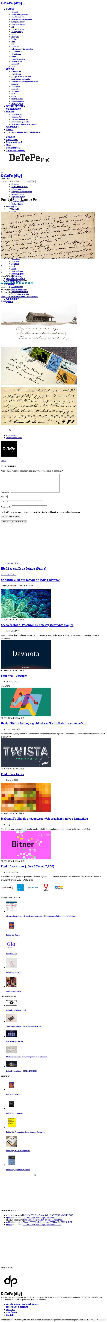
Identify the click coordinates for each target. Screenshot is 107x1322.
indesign (14, 84)
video (13, 56)
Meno (4, 497)
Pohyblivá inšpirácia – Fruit (16, 1010)
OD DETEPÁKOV (13, 109)
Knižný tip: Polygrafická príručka (18, 1151)
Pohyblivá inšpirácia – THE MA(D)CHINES (21, 1071)
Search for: (5, 179)
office (13, 96)
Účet (8, 145)
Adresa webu (6, 507)
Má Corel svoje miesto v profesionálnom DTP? (42, 1217)
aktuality (15, 12)
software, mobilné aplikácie (22, 49)
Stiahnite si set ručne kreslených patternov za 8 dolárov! (26, 1057)
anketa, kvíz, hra (18, 17)
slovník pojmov (17, 104)
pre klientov (16, 74)
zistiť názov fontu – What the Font (24, 124)
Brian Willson (14, 287)
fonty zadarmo (17, 99)
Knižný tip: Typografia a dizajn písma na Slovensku (25, 1132)
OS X (13, 94)
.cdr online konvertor (19, 119)
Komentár (5, 492)
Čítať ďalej (28, 880)
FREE (13, 66)
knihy (13, 39)
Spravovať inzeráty (15, 151)
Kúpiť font (5, 301)
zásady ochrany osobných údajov (22, 1304)
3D (12, 44)
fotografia (15, 37)
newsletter (11, 1312)
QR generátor (16, 117)
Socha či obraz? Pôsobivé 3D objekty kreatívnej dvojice (37, 625)
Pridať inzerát (13, 148)
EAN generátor (17, 114)
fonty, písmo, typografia (20, 79)
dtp (12, 27)
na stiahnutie (16, 51)
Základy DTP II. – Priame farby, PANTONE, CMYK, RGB (48, 1215)
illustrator (15, 89)
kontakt (10, 1315)
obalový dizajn (17, 32)
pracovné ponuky (18, 59)
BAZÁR (9, 130)
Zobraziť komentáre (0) (14, 522)
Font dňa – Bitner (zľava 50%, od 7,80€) (27, 866)
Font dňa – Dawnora (14, 676)
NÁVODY (10, 69)
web (13, 42)
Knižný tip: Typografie (14, 1113)
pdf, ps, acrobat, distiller (21, 77)
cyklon (9, 1217)
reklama (10, 1310)
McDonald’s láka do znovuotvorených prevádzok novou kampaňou (44, 819)
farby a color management (21, 19)
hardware (15, 47)
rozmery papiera (17, 101)
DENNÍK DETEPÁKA (15, 106)
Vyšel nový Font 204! (13, 991)
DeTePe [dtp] (11, 3)
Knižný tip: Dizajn (13, 935)
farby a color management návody (24, 81)
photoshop (15, 86)
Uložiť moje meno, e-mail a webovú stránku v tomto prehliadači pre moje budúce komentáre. (42, 512)
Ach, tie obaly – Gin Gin (14, 1041)
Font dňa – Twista (12, 774)
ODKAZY (10, 112)
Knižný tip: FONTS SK (14, 973)
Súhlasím (93, 1320)
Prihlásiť (10, 137)
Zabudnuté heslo (14, 142)
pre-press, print (17, 29)
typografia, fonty (17, 22)
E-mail (4, 502)
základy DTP (16, 72)
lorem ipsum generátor (20, 122)
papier (14, 34)
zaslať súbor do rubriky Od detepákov (25, 132)
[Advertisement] (53, 544)
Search (30, 181)
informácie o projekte (17, 1307)
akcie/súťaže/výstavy (19, 14)
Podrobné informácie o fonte (13, 296)
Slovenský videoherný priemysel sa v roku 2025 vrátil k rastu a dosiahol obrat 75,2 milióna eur (41, 916)
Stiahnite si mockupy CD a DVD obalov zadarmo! (23, 1026)
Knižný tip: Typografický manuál (18, 1170)
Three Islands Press (19, 290)
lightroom (15, 91)
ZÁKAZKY (15, 64)
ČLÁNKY (10, 9)
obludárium (16, 54)
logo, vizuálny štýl (18, 24)
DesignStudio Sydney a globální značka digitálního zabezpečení (43, 723)
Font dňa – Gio (11, 954)
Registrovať (12, 140)
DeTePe (11, 206)
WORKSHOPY (12, 127)
